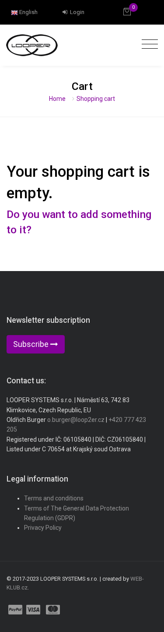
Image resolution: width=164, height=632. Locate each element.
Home (57, 98)
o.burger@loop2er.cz (76, 419)
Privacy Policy (43, 527)
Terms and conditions (54, 498)
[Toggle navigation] (147, 44)
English (28, 12)
